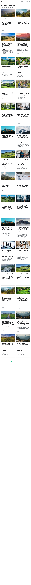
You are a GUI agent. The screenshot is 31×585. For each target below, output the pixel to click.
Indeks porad (23, 1)
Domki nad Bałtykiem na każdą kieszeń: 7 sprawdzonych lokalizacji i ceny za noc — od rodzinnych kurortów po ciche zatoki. (23, 276)
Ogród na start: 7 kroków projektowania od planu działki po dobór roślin (7, 136)
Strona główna (28, 1)
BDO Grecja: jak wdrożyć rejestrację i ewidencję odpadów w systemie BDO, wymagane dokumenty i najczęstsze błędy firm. (7, 184)
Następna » (18, 361)
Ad (1, 1)
